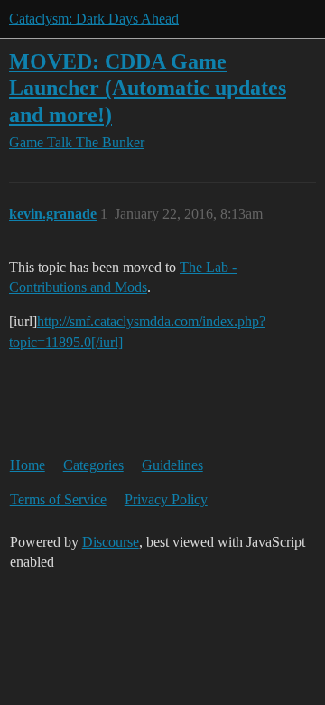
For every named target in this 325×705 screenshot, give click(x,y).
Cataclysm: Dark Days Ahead (94, 18)
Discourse (110, 542)
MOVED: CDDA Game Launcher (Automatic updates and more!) (147, 87)
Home (27, 465)
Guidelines (172, 465)
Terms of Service (58, 499)
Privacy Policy (166, 499)
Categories (93, 465)
